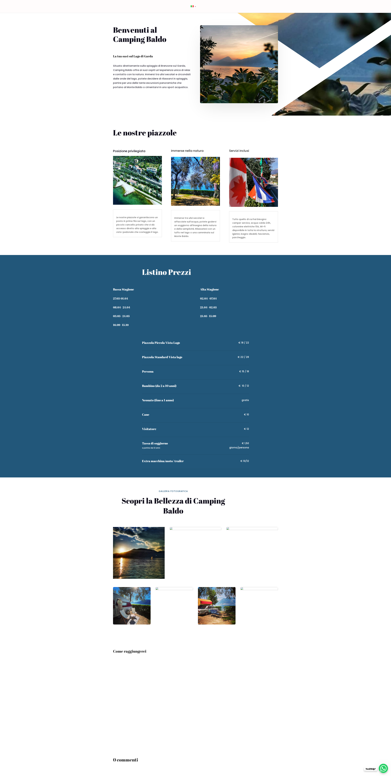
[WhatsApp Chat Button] (383, 768)
